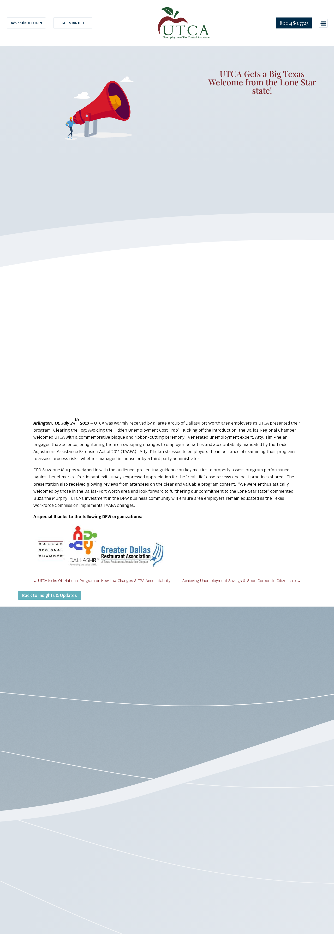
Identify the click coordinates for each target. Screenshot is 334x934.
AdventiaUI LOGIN (26, 23)
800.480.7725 (294, 22)
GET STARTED (73, 23)
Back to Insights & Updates (49, 595)
